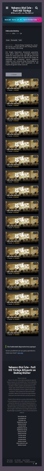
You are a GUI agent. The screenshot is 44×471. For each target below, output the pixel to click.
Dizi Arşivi (10, 460)
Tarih (20, 40)
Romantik (14, 40)
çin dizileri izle (22, 418)
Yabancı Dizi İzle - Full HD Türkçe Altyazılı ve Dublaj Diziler (22, 12)
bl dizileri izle (22, 420)
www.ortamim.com (22, 443)
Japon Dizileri (19, 462)
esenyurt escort (22, 424)
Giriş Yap (20, 353)
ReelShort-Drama (30, 462)
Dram (8, 40)
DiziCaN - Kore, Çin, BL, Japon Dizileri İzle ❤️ (22, 20)
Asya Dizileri (26, 460)
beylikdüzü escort (22, 422)
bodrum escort (22, 441)
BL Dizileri (10, 462)
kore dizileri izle (22, 416)
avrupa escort (22, 439)
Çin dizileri (17, 460)
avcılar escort (22, 426)
